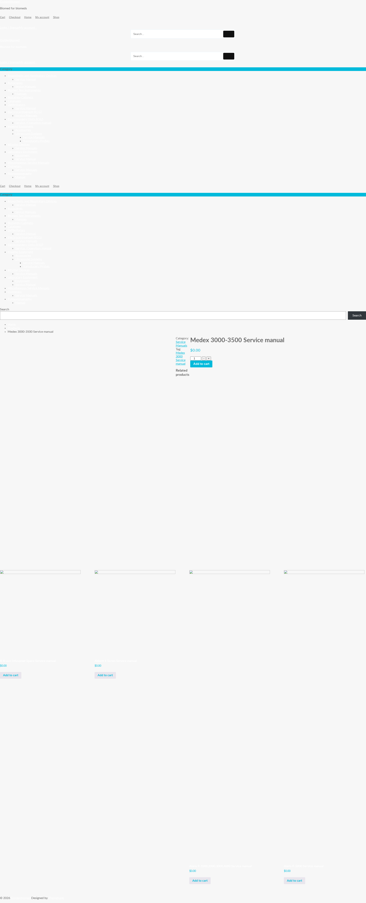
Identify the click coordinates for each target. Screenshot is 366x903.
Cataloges (14, 101)
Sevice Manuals (25, 86)
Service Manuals (26, 115)
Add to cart (201, 363)
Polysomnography (20, 173)
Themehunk (56, 898)
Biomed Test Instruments (24, 90)
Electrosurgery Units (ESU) (25, 119)
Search (4, 309)
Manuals (21, 93)
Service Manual (25, 79)
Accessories (23, 130)
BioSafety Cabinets (20, 97)
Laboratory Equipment (23, 151)
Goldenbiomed (10, 1)
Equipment (22, 155)
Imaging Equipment (20, 126)
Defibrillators (16, 104)
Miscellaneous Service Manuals (28, 162)
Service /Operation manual (33, 122)
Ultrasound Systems (28, 133)
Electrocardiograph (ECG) (25, 111)
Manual (20, 177)
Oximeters (15, 166)
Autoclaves (15, 83)
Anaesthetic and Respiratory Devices (32, 75)
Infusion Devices (19, 144)
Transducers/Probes (36, 140)
